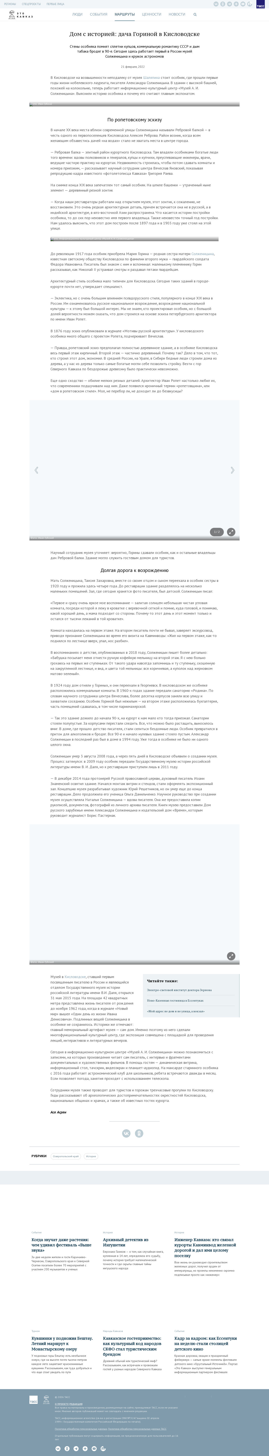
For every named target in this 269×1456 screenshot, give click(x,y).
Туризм (36, 1331)
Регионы (10, 4)
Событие (37, 1232)
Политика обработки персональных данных (81, 1428)
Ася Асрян (58, 1112)
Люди (77, 14)
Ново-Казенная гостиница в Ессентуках (175, 1000)
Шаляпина (152, 77)
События (98, 14)
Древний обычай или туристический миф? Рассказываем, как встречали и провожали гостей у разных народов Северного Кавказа (132, 1365)
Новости (177, 14)
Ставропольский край (66, 1156)
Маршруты (125, 14)
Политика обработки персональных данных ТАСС (137, 1428)
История (91, 1156)
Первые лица (55, 4)
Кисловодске (75, 976)
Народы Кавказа (113, 1331)
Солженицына (202, 253)
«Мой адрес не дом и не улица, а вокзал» (176, 1011)
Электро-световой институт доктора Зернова (179, 990)
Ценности (151, 14)
